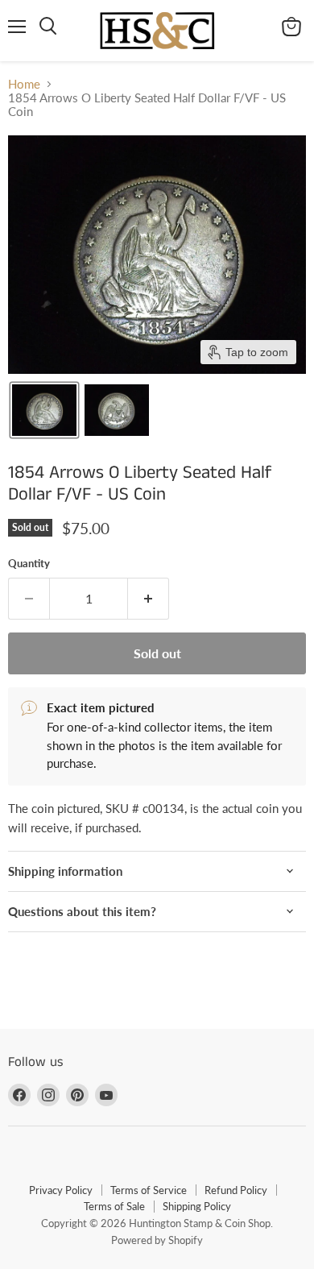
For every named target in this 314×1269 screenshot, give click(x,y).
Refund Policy (236, 1190)
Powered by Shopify (157, 1240)
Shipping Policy (197, 1206)
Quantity (29, 564)
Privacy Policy (61, 1190)
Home (24, 84)
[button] (44, 410)
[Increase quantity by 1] (148, 599)
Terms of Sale (114, 1206)
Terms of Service (148, 1190)
